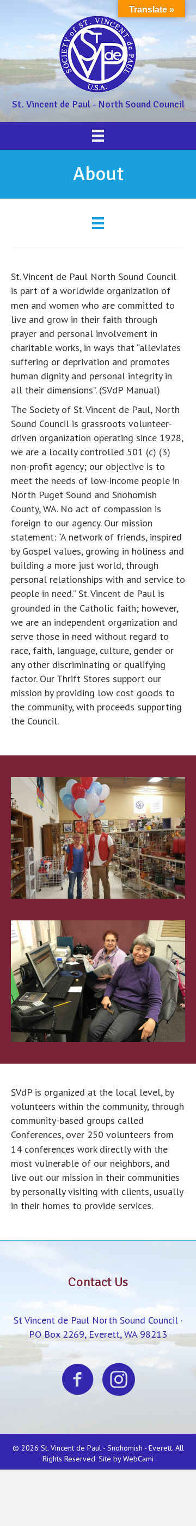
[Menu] (98, 135)
